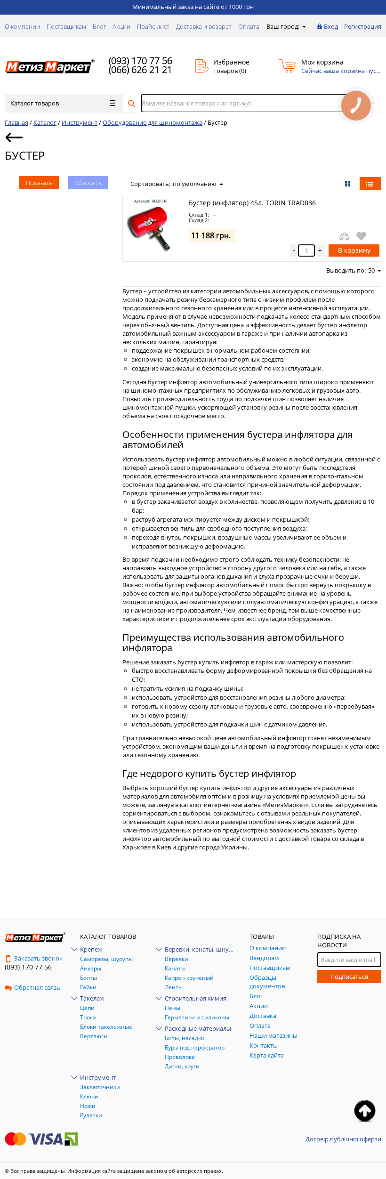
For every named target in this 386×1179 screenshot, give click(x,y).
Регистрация (362, 26)
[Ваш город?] (303, 26)
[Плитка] (348, 183)
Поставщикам (66, 26)
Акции (121, 26)
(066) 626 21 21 (140, 69)
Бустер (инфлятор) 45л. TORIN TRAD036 (252, 202)
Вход (331, 26)
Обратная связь (37, 987)
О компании (22, 26)
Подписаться (349, 976)
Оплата (248, 26)
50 (371, 270)
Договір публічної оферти (343, 1139)
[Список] (370, 183)
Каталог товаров (34, 103)
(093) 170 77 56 (140, 60)
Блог (99, 26)
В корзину (354, 250)
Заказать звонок (38, 958)
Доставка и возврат (204, 26)
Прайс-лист (153, 26)
